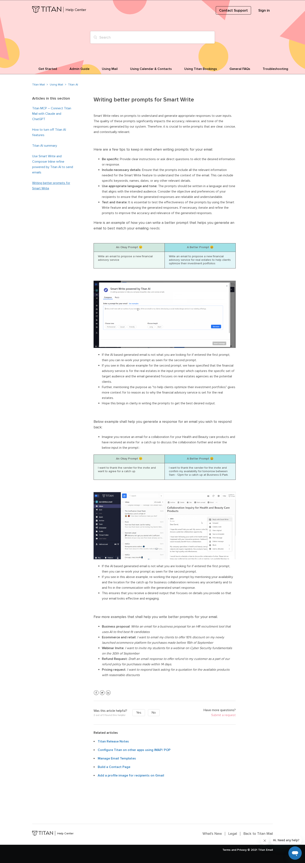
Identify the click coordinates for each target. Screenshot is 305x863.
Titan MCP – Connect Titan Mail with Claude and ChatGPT (51, 113)
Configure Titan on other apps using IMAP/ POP (134, 750)
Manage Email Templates (117, 758)
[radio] (138, 712)
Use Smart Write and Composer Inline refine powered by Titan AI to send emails (52, 164)
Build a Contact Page (114, 767)
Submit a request (223, 715)
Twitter (102, 692)
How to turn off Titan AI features (49, 132)
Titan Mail (38, 84)
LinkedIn (108, 692)
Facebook (96, 692)
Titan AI (73, 84)
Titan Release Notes (113, 741)
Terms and (229, 850)
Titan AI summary (44, 146)
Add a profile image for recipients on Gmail (131, 775)
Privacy (242, 850)
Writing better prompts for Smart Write (51, 185)
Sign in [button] (264, 10)
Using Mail (56, 84)
